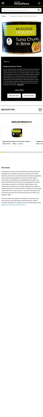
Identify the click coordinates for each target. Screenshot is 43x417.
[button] (21, 109)
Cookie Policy (20, 84)
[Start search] (40, 10)
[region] (21, 79)
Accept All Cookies (29, 95)
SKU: (4, 143)
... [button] (7, 16)
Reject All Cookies (14, 95)
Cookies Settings (19, 90)
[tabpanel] (21, 37)
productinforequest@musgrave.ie (15, 205)
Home (3, 16)
